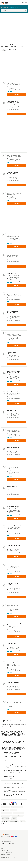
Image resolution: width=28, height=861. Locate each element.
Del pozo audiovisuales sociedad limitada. (12, 312)
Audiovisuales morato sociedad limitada (12, 173)
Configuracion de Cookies (6, 852)
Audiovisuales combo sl (13, 82)
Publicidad (14, 818)
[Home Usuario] (23, 3)
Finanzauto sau (8, 790)
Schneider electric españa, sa (11, 752)
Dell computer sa (8, 786)
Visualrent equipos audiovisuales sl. (11, 353)
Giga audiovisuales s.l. (12, 391)
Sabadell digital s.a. (9, 776)
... (20, 720)
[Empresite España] (5, 3)
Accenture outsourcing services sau (13, 781)
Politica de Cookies (5, 850)
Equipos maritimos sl (12, 429)
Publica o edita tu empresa (7, 843)
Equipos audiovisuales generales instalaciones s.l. (13, 102)
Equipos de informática (17, 815)
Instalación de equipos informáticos (10, 821)
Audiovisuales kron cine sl (13, 604)
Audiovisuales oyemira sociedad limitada (13, 234)
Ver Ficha (16, 94)
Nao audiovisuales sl (12, 486)
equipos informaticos (17, 807)
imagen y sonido (5, 815)
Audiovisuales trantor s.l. (13, 682)
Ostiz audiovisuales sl (12, 466)
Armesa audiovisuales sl (13, 506)
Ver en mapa (9, 91)
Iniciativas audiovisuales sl (14, 525)
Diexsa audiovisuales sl (13, 447)
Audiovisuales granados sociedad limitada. (13, 662)
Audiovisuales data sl (12, 701)
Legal (2, 848)
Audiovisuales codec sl (12, 253)
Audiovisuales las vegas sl (13, 154)
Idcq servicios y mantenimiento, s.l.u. (14, 756)
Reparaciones (5, 810)
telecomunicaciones (6, 812)
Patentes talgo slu (8, 765)
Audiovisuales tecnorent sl (13, 545)
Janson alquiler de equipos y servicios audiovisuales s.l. (14, 372)
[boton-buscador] (25, 10)
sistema (23, 821)
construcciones (5, 818)
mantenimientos (5, 807)
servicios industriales (18, 812)
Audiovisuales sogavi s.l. (13, 273)
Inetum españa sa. (8, 760)
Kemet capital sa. (11, 192)
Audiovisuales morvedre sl (13, 643)
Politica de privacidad (5, 854)
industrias (13, 810)
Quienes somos (4, 839)
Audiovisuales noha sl (12, 292)
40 (20, 720)
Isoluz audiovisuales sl (12, 410)
